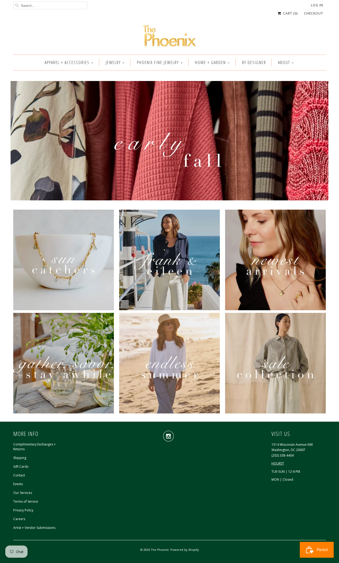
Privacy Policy (23, 510)
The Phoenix (160, 550)
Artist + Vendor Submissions (34, 527)
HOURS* (277, 463)
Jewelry (113, 62)
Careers (19, 519)
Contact (19, 475)
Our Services (22, 492)
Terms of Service (25, 501)
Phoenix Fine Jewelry (158, 62)
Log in (317, 5)
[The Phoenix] (169, 37)
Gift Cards (20, 466)
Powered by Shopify (184, 550)
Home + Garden (210, 62)
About (284, 62)
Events (18, 484)
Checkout (313, 13)
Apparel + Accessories (67, 62)
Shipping (19, 458)
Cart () (290, 13)
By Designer (254, 62)
